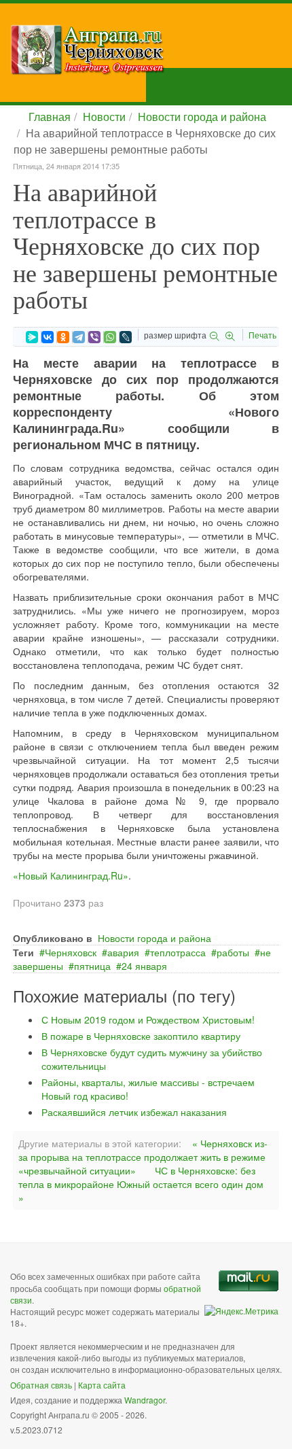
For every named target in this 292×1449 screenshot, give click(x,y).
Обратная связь (41, 1385)
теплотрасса (178, 952)
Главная (50, 116)
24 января (144, 966)
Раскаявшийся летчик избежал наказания (134, 1112)
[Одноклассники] (63, 337)
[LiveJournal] (126, 337)
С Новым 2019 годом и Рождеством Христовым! (148, 1019)
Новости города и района (202, 116)
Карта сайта (102, 1385)
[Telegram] (79, 337)
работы (233, 952)
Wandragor (144, 1400)
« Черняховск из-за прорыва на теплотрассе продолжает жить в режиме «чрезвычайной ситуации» (143, 1156)
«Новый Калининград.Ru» (70, 875)
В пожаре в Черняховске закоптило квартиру (140, 1036)
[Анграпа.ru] (151, 49)
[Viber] (94, 337)
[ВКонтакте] (47, 337)
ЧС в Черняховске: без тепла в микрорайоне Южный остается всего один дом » (140, 1184)
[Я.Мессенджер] (32, 337)
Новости (104, 116)
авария (123, 952)
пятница (92, 966)
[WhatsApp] (110, 337)
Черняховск (70, 952)
